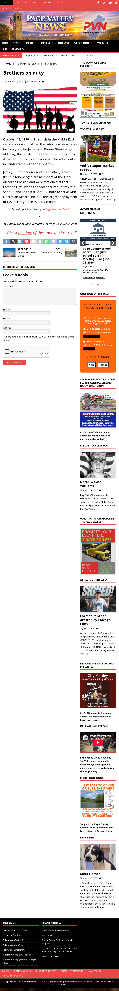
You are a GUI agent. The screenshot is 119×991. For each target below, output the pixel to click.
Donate (34, 3)
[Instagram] (116, 2)
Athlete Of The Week (93, 579)
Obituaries (63, 43)
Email (6, 318)
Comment (8, 286)
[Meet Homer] (98, 857)
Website (7, 327)
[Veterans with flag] (40, 132)
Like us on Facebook (12, 935)
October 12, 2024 (15, 81)
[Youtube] (110, 2)
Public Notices (81, 43)
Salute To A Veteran (94, 445)
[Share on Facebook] (6, 241)
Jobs (4, 49)
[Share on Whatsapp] (46, 241)
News (15, 43)
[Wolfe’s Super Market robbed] (98, 148)
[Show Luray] (92, 284)
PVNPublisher (33, 81)
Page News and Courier (58, 209)
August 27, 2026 (90, 174)
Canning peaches (50, 956)
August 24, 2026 (90, 490)
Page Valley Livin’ (96, 726)
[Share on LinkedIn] (20, 241)
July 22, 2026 (88, 628)
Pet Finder (87, 837)
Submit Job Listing (10, 8)
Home (5, 43)
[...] (113, 199)
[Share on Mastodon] (53, 241)
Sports (29, 43)
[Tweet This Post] (13, 241)
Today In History (92, 129)
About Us (6, 3)
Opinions (45, 43)
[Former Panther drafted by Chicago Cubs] (98, 599)
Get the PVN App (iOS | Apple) (17, 954)
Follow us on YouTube (13, 945)
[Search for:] (100, 55)
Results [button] (103, 364)
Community (18, 49)
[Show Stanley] (104, 284)
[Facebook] (98, 2)
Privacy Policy (94, 971)
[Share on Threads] (73, 241)
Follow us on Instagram (14, 949)
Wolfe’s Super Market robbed (97, 167)
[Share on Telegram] (60, 241)
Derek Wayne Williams (90, 484)
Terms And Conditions (12, 976)
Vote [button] (91, 364)
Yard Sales (102, 43)
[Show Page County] (101, 284)
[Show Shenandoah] (95, 284)
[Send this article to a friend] (33, 241)
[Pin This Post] (26, 241)
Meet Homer (90, 874)
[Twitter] (104, 2)
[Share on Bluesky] (67, 241)
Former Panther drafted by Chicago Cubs (95, 620)
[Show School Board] (98, 284)
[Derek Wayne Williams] (98, 465)
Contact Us (20, 3)
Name (6, 309)
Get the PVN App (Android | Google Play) (19, 961)
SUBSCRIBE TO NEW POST (52, 3)
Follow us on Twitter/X (13, 940)
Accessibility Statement (72, 971)
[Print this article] (40, 241)
